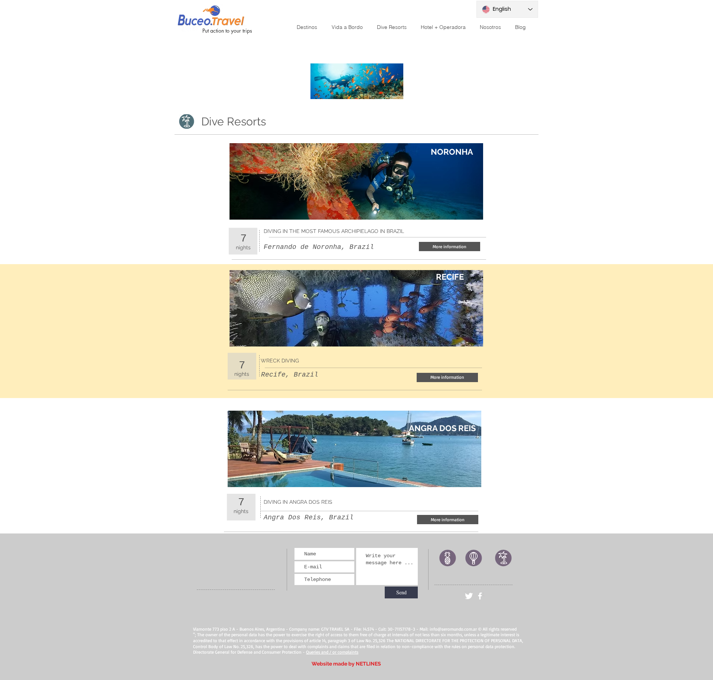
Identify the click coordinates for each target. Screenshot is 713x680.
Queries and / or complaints (332, 652)
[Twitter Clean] (468, 596)
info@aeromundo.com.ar (453, 629)
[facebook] (480, 596)
